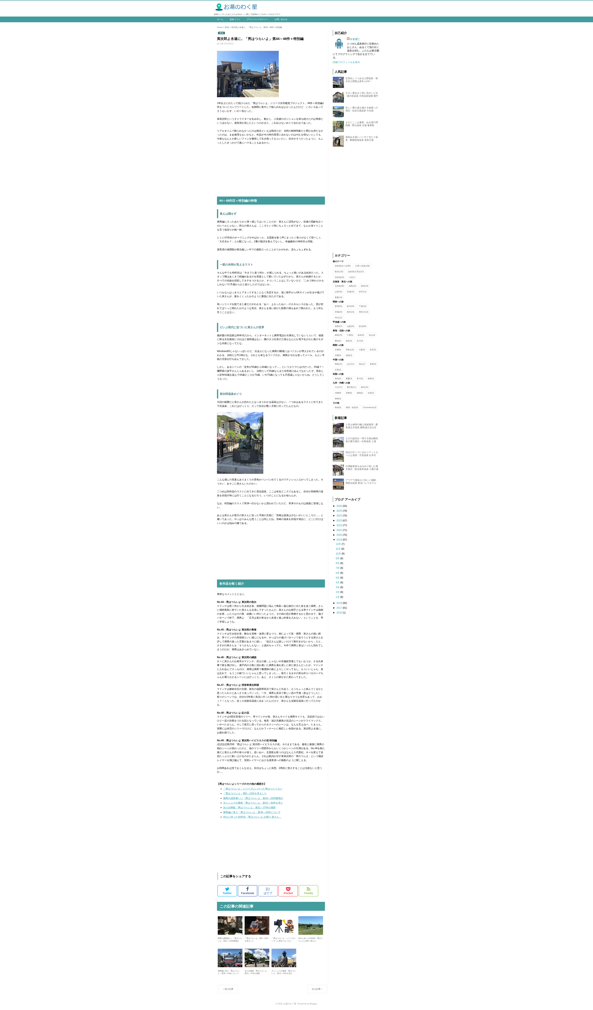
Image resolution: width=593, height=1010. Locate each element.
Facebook (247, 893)
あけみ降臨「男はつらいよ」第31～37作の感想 (249, 807)
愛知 (338, 341)
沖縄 (338, 393)
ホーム (220, 19)
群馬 (338, 306)
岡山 (362, 364)
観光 (339, 271)
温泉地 (339, 277)
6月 (338, 573)
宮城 (350, 292)
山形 (338, 292)
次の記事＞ (317, 989)
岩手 (362, 292)
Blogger (313, 1003)
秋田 (364, 286)
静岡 (338, 335)
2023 (339, 520)
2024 (339, 515)
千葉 (362, 306)
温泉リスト (235, 19)
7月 (338, 568)
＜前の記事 (228, 989)
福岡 (360, 393)
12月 (339, 544)
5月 (338, 577)
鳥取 (373, 364)
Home (219, 27)
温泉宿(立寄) (356, 271)
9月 (338, 558)
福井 (349, 341)
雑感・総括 (352, 407)
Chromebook (369, 407)
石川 (360, 341)
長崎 (338, 398)
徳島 (371, 378)
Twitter (227, 893)
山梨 (350, 326)
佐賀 (371, 393)
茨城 (338, 312)
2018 (339, 603)
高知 (338, 378)
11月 (338, 548)
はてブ (268, 891)
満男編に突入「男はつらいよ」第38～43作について (252, 812)
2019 (339, 539)
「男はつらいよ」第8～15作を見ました (245, 793)
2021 (339, 530)
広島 (338, 370)
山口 (350, 364)
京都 (338, 349)
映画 (227, 27)
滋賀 (349, 355)
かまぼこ (355, 39)
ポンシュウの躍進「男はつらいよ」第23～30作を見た (253, 803)
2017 (339, 608)
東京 (350, 312)
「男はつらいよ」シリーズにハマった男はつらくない (252, 788)
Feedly (308, 893)
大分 (338, 387)
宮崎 (349, 393)
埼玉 (338, 317)
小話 (352, 277)
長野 (338, 326)
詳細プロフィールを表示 (346, 62)
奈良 (373, 349)
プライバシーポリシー (257, 19)
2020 (339, 535)
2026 (339, 506)
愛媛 (349, 378)
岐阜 (361, 335)
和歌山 (350, 349)
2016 (339, 612)
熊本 (364, 387)
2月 (338, 592)
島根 (338, 364)
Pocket (288, 893)
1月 (338, 597)
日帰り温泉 (362, 266)
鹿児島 (351, 387)
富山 (372, 335)
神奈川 (363, 312)
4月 (338, 582)
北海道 (339, 286)
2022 (339, 525)
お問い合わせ (280, 19)
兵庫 (338, 355)
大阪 (362, 349)
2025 (339, 510)
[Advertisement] (271, 171)
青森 (338, 297)
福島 (352, 286)
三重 (350, 335)
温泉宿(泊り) (343, 266)
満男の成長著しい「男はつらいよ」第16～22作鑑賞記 (253, 798)
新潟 (362, 326)
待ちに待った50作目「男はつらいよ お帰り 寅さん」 (252, 817)
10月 (339, 553)
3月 (338, 587)
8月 (338, 563)
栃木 (350, 306)
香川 (360, 378)
